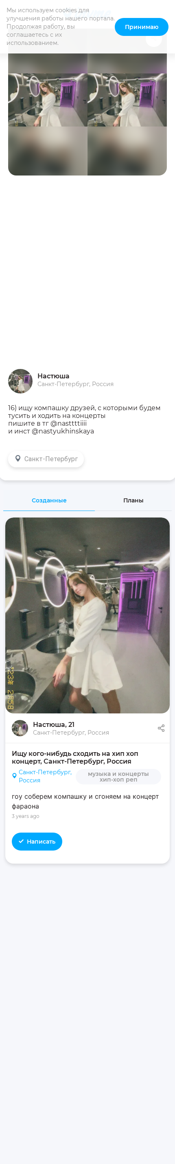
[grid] (87, 799)
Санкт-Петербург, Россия (45, 776)
